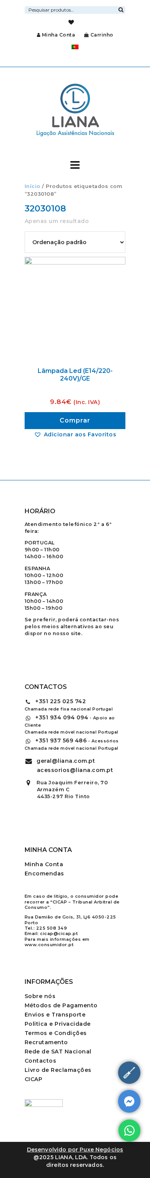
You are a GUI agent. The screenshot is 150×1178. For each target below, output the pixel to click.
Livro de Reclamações (58, 1070)
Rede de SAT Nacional (58, 1051)
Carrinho (101, 35)
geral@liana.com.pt (66, 760)
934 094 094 (61, 717)
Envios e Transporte (55, 1014)
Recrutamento (46, 1042)
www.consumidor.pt (49, 944)
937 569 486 (61, 740)
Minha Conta (58, 35)
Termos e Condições (56, 1033)
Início (32, 186)
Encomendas (44, 873)
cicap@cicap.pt (59, 933)
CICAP (34, 1079)
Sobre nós (40, 996)
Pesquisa (121, 9)
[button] (75, 434)
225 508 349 (51, 928)
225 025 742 (60, 701)
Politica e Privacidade (58, 1023)
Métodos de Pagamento (61, 1005)
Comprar (75, 420)
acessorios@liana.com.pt (75, 770)
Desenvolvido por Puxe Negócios (75, 1149)
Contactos (41, 1060)
